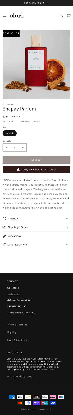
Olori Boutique (31, 409)
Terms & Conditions (17, 339)
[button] (4, 15)
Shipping (17, 121)
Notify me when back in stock (38, 169)
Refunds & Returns (17, 324)
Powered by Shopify (45, 409)
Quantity (7, 140)
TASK (29, 376)
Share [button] (9, 253)
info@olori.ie (13, 294)
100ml (9, 133)
